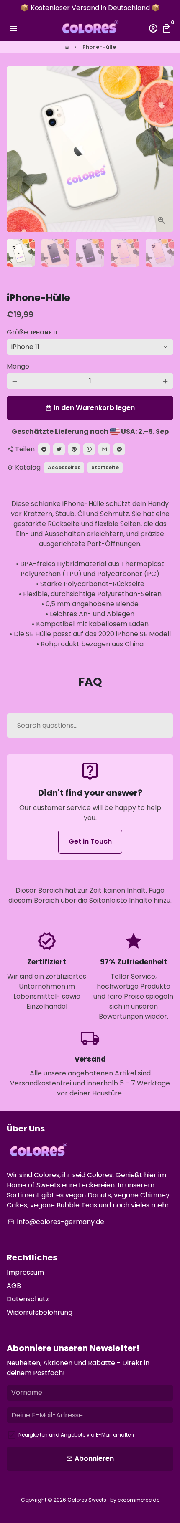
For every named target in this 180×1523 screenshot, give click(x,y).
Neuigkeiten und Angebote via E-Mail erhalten (76, 1434)
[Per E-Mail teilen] (104, 449)
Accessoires (64, 467)
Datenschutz (28, 1299)
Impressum (25, 1272)
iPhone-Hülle (98, 47)
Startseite (105, 467)
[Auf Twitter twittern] (59, 449)
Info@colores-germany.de (56, 1222)
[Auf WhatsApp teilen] (89, 449)
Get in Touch (90, 841)
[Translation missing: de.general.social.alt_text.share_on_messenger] (119, 449)
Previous (15, 149)
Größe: (32, 332)
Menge (18, 366)
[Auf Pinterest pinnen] (74, 449)
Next (165, 149)
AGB (14, 1285)
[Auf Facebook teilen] (44, 449)
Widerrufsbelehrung (39, 1312)
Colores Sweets (86, 1499)
